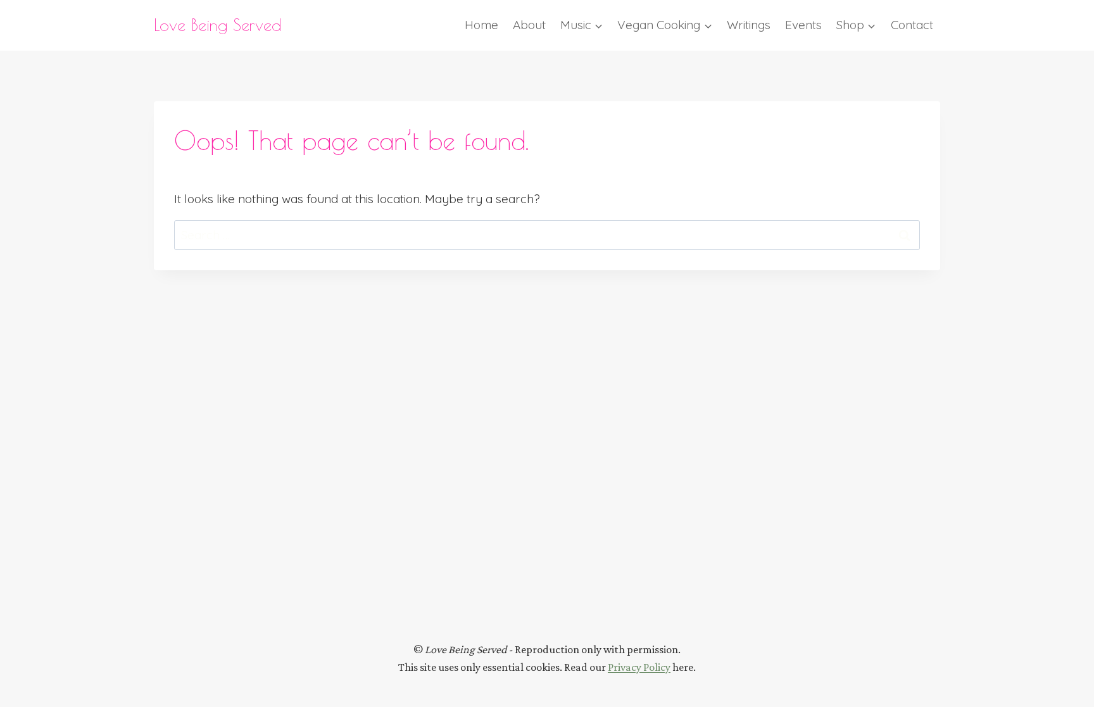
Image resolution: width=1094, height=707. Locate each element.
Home (481, 24)
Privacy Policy (639, 667)
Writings (748, 24)
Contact (912, 24)
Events (803, 24)
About (529, 24)
